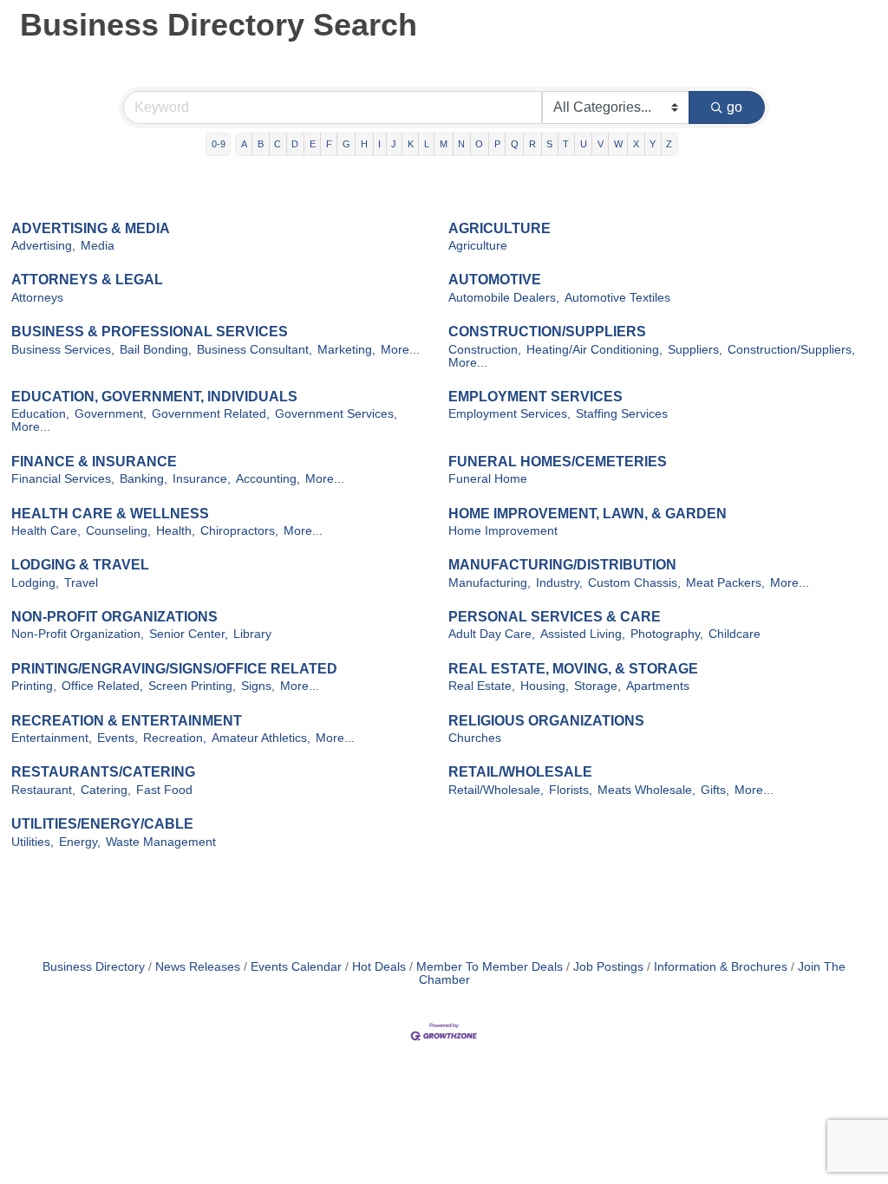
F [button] (329, 144)
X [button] (636, 144)
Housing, (544, 686)
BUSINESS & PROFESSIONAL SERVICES (149, 331)
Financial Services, (62, 478)
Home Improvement (503, 530)
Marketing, (346, 349)
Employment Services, (509, 413)
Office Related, (102, 686)
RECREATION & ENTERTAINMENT (126, 720)
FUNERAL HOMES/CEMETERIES (557, 461)
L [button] (426, 144)
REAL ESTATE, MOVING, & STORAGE (573, 668)
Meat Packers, (725, 582)
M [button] (443, 144)
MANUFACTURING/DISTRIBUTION (562, 564)
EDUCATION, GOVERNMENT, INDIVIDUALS (154, 396)
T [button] (566, 144)
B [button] (261, 144)
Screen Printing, (192, 686)
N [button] (461, 144)
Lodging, (35, 582)
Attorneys (37, 297)
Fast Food (164, 790)
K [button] (411, 144)
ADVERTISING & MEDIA (90, 228)
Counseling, (118, 530)
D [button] (294, 144)
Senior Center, (188, 634)
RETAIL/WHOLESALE (520, 771)
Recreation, (174, 738)
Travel (81, 582)
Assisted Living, (582, 634)
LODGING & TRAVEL (80, 564)
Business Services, (62, 349)
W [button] (618, 144)
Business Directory (93, 966)
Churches (474, 738)
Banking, (143, 478)
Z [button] (669, 144)
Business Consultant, (254, 349)
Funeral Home (487, 478)
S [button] (549, 144)
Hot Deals (379, 966)
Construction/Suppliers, (791, 349)
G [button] (346, 144)
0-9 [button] (218, 144)
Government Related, (211, 413)
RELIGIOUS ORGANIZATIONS (546, 720)
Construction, (484, 349)
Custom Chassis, (634, 582)
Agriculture (477, 245)
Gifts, (715, 790)
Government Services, (336, 413)
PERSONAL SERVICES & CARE (554, 616)
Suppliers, (695, 349)
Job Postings (608, 966)
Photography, (666, 634)
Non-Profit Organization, (77, 634)
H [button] (364, 144)
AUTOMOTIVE (494, 279)
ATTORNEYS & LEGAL (87, 279)
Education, (40, 413)
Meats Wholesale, (646, 790)
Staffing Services (622, 413)
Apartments (657, 686)
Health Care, (46, 530)
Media (97, 245)
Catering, (106, 790)
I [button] (379, 144)
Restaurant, (43, 790)
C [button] (277, 144)
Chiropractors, (239, 530)
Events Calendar (296, 966)
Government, (111, 413)
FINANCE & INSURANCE (94, 461)
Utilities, (32, 842)
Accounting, (268, 478)
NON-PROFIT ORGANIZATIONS (114, 616)
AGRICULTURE (499, 228)
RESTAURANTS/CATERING (103, 771)
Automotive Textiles (617, 297)
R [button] (532, 144)
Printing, (33, 686)
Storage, (597, 686)
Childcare (734, 634)
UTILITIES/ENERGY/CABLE (102, 823)
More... (400, 349)
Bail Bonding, (156, 349)
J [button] (393, 144)
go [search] (734, 107)
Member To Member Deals (489, 966)
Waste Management (161, 842)
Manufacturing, (489, 582)
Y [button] (653, 144)
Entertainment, (51, 738)
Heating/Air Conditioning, (594, 349)
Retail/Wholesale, (496, 790)
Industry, (559, 582)
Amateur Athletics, (261, 738)
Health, (175, 530)
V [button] (600, 144)
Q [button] (515, 144)
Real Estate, (481, 686)
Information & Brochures (720, 966)
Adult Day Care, (491, 634)
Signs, (258, 686)
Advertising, (43, 245)
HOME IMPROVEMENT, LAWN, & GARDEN (587, 513)
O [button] (479, 144)
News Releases (197, 966)
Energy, (80, 842)
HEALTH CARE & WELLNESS (110, 513)
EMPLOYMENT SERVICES (535, 396)
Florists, (570, 790)
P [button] (497, 144)
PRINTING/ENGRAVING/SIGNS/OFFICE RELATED (174, 668)
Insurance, (202, 478)
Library (252, 634)
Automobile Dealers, (503, 297)
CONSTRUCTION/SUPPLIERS (547, 331)
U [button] (583, 144)
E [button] (313, 144)
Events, (117, 738)
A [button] (244, 144)
